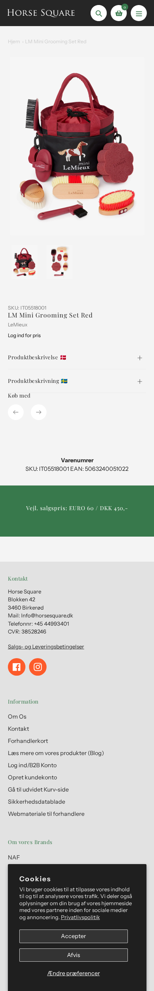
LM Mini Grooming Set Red (55, 41)
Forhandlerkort (28, 740)
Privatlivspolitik (80, 917)
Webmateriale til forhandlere (46, 813)
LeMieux (18, 324)
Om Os (17, 716)
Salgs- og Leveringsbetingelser (46, 646)
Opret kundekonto (32, 777)
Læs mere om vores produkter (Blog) (56, 752)
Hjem (14, 41)
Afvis (73, 954)
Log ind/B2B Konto (32, 765)
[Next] (39, 412)
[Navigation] (139, 13)
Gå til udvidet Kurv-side (38, 789)
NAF (14, 857)
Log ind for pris (24, 335)
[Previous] (16, 412)
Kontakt (18, 728)
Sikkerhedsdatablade (36, 801)
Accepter (73, 936)
